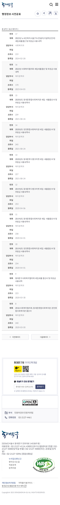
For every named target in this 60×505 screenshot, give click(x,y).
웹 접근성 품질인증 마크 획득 (13, 486)
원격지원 (12, 468)
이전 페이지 (16, 337)
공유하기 (44, 13)
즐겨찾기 (37, 13)
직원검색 (12, 465)
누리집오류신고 (15, 459)
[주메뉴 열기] (56, 4)
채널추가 (18, 371)
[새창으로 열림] (50, 13)
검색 (50, 6)
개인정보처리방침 (9, 483)
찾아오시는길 (14, 462)
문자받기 (40, 387)
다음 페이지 (44, 337)
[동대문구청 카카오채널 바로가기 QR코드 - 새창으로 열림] (26, 369)
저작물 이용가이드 (25, 483)
